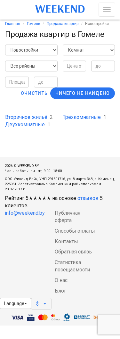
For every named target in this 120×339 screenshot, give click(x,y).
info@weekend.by (25, 213)
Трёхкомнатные (84, 117)
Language (14, 303)
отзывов (88, 198)
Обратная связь (73, 252)
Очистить (34, 93)
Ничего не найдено (82, 93)
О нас (61, 280)
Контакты (66, 241)
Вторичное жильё (29, 117)
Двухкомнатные (27, 124)
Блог (60, 291)
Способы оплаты (75, 231)
